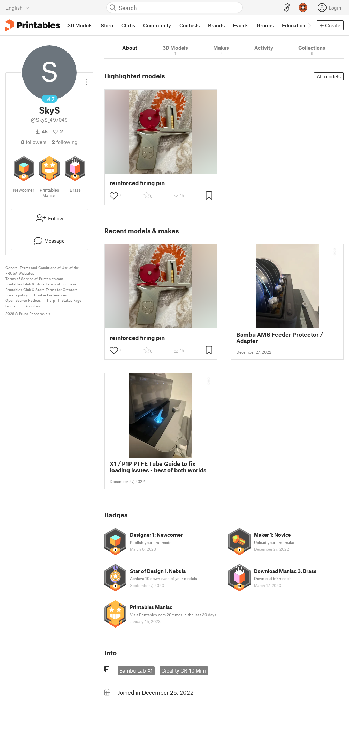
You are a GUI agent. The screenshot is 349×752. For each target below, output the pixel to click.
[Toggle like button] (114, 196)
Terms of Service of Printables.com (34, 278)
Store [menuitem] (107, 25)
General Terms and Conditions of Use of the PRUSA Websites (42, 270)
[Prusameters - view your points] (303, 7)
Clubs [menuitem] (128, 25)
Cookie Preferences (50, 295)
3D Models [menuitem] (79, 25)
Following (65, 142)
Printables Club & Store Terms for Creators (41, 289)
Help (51, 300)
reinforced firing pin (137, 183)
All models (329, 76)
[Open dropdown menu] (86, 79)
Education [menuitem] (293, 25)
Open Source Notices (23, 300)
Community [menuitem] (157, 25)
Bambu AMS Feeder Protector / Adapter (279, 337)
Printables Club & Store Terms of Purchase (40, 284)
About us (32, 306)
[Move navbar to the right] (309, 25)
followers (33, 142)
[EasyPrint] (287, 8)
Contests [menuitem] (189, 25)
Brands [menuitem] (216, 25)
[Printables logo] (32, 25)
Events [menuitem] (240, 25)
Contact (12, 306)
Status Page (71, 300)
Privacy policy (16, 295)
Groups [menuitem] (265, 25)
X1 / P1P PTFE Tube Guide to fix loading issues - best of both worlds (158, 466)
